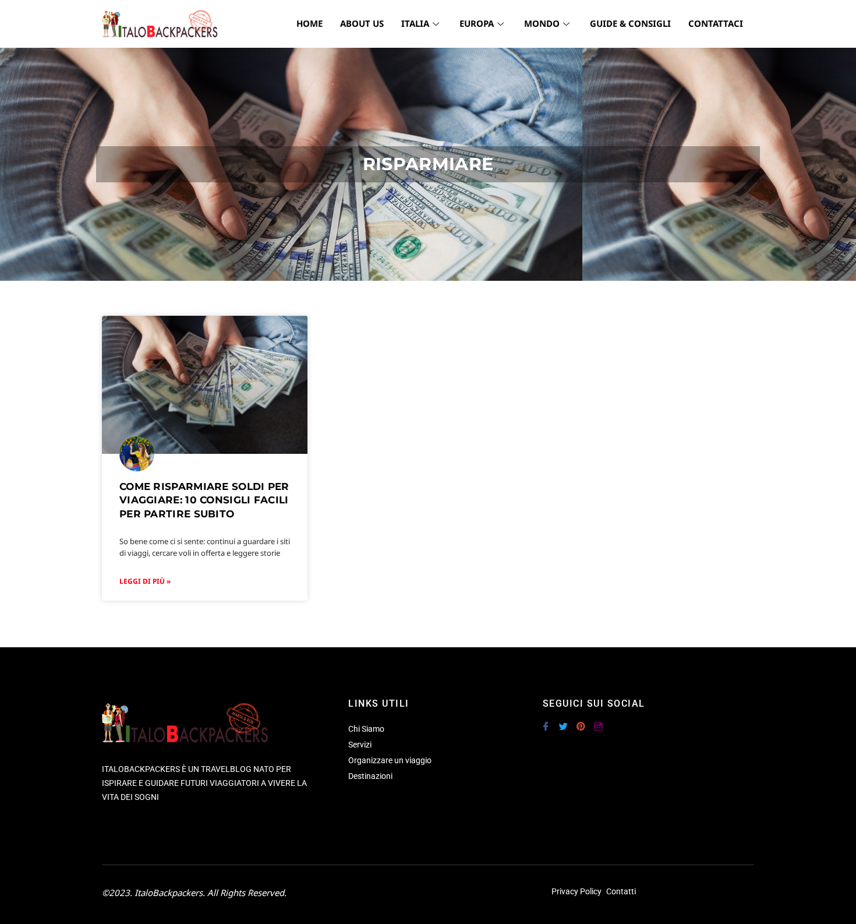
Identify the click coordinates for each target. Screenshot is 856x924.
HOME (309, 23)
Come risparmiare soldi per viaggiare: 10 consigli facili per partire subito (204, 500)
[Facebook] (545, 721)
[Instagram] (598, 721)
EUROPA (476, 23)
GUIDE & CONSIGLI (630, 23)
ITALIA (415, 23)
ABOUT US (362, 23)
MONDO (542, 23)
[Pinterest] (580, 721)
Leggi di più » (145, 581)
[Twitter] (563, 721)
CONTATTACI (715, 23)
